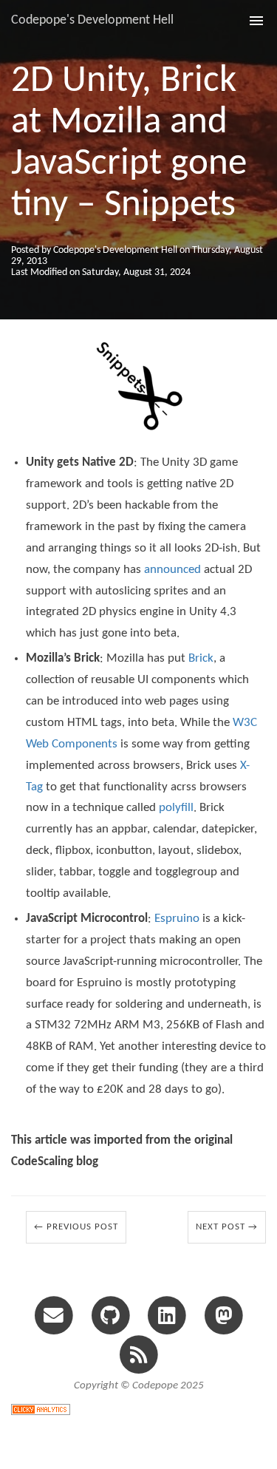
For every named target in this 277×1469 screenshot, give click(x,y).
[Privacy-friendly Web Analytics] (40, 1408)
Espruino (176, 918)
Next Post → (227, 1227)
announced (172, 569)
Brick (200, 658)
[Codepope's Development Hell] (138, 1354)
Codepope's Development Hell (92, 20)
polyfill (176, 807)
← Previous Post (76, 1227)
